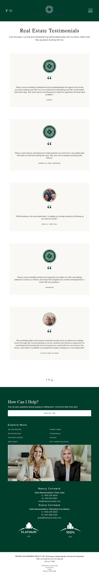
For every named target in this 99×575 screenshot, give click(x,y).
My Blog (52, 437)
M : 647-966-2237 (49, 515)
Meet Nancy (13, 442)
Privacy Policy (49, 567)
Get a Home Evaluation (59, 442)
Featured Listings (15, 437)
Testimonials (54, 433)
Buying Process (14, 433)
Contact (49, 569)
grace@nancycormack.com (49, 518)
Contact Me (50, 413)
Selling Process (14, 429)
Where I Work (55, 429)
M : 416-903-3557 (49, 498)
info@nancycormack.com (50, 501)
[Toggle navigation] (90, 11)
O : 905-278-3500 (49, 495)
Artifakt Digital (52, 571)
